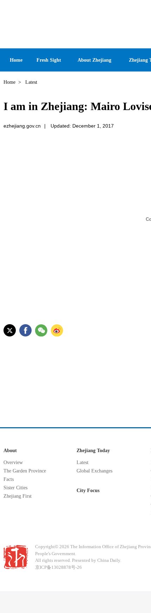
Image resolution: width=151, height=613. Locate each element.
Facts (9, 479)
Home (9, 82)
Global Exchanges (94, 471)
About (10, 450)
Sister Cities (15, 487)
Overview (13, 462)
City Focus (88, 490)
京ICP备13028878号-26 (58, 567)
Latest (82, 462)
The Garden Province (25, 471)
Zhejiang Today (93, 450)
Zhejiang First (18, 496)
